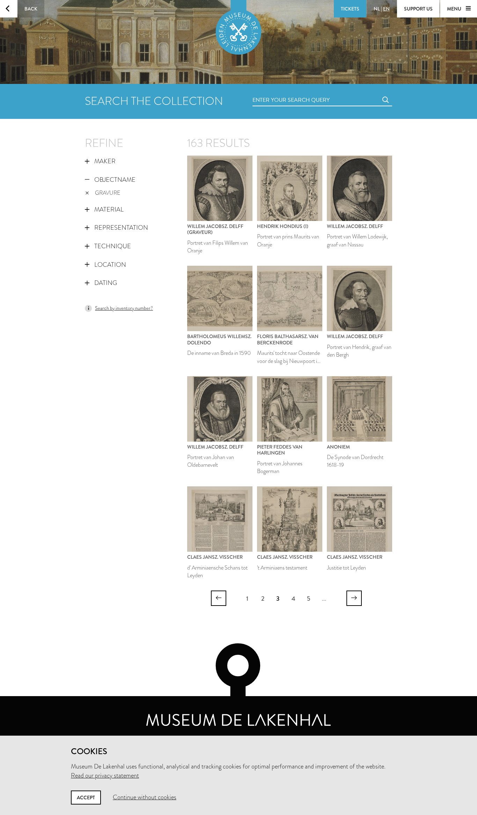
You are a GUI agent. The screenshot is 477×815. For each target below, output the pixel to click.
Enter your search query (276, 92)
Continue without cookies (144, 797)
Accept (86, 797)
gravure (107, 193)
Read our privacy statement (105, 775)
